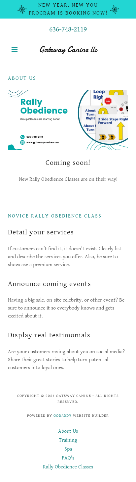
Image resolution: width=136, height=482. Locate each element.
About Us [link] (68, 431)
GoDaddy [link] (62, 415)
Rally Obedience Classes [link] (68, 467)
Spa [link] (68, 449)
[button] (17, 49)
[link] (68, 49)
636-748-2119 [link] (68, 29)
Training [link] (68, 440)
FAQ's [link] (68, 458)
